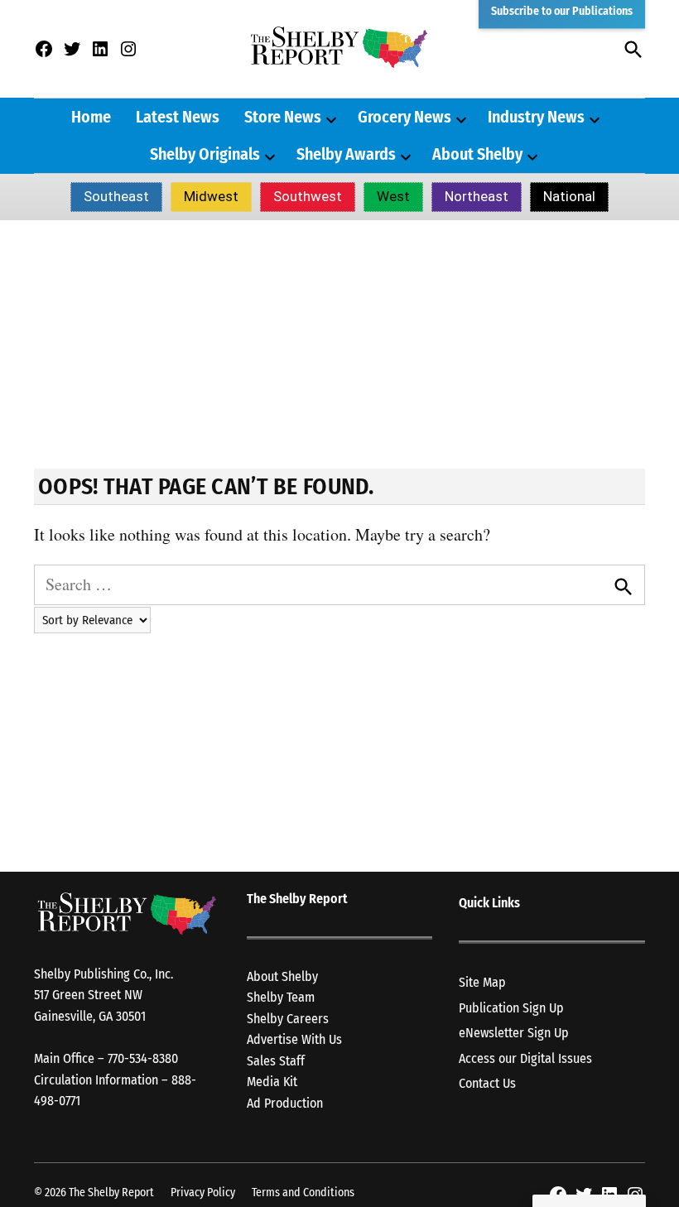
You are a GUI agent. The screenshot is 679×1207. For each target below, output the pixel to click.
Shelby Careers (288, 1019)
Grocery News (404, 117)
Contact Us (487, 1083)
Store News (282, 117)
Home (91, 117)
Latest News (177, 117)
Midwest (211, 196)
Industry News (536, 117)
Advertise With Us (294, 1039)
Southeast (116, 196)
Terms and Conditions (303, 1192)
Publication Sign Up (511, 1008)
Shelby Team (281, 997)
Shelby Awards (346, 154)
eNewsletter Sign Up (514, 1033)
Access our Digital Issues (525, 1058)
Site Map (482, 982)
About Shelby (477, 154)
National (569, 196)
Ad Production (285, 1103)
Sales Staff (276, 1061)
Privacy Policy (203, 1192)
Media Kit (272, 1081)
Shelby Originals (205, 154)
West (393, 196)
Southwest (307, 196)
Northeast (476, 196)
